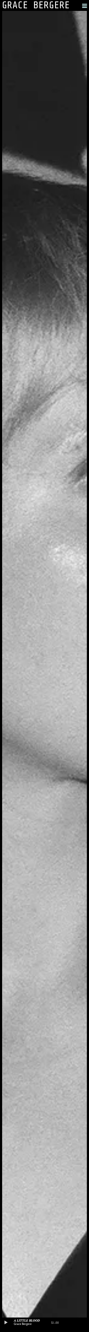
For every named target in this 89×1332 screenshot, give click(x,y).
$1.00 (55, 1322)
